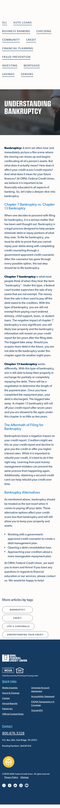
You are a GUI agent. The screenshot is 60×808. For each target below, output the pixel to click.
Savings (8, 74)
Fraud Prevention (16, 57)
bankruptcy (17, 610)
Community (11, 40)
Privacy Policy (11, 777)
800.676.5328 (13, 733)
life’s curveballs (18, 626)
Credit (31, 40)
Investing (9, 66)
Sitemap (24, 777)
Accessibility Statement (42, 697)
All (4, 23)
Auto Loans (22, 23)
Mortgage (32, 66)
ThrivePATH (37, 710)
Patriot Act (7, 709)
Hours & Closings (10, 693)
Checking (43, 31)
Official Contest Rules (13, 714)
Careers (6, 698)
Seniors (27, 74)
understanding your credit (25, 634)
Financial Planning (17, 48)
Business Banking (16, 31)
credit (17, 618)
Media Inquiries (10, 688)
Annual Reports (9, 704)
